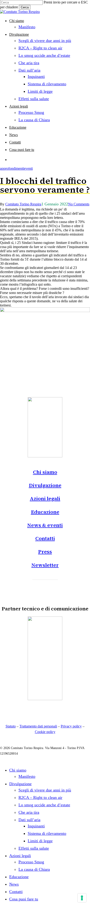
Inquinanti (36, 826)
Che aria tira (28, 812)
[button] (45, 575)
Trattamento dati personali (38, 726)
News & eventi (45, 525)
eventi (28, 168)
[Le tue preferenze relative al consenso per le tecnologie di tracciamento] (82, 897)
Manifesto (26, 776)
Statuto (11, 726)
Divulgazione (45, 485)
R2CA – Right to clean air (40, 797)
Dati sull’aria (29, 819)
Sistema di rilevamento (47, 833)
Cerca (25, 7)
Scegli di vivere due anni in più (44, 790)
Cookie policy (45, 732)
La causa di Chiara (34, 869)
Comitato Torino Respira (23, 204)
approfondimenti (12, 168)
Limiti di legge (40, 841)
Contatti (45, 538)
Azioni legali (45, 498)
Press (45, 551)
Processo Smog (31, 862)
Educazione (45, 511)
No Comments (78, 204)
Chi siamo (45, 472)
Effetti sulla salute (33, 848)
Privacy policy (71, 726)
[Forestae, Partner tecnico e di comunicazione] (45, 699)
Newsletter (45, 564)
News (14, 884)
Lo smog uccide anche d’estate (44, 805)
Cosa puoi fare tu (23, 899)
